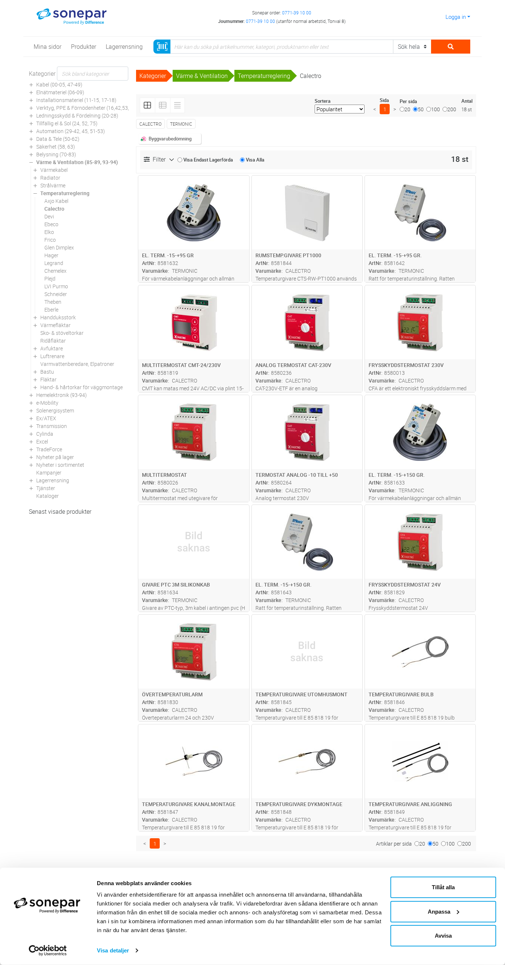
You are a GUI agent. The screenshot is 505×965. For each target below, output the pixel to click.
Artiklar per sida (394, 843)
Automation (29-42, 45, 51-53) (70, 131)
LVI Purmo (56, 286)
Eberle (51, 309)
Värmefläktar (55, 325)
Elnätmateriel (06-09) (60, 92)
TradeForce (49, 449)
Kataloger (47, 495)
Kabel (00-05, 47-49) (59, 84)
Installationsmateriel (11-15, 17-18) (76, 99)
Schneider (55, 294)
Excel (42, 441)
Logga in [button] (455, 16)
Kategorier (42, 73)
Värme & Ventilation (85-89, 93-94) (77, 162)
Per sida (408, 101)
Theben (52, 301)
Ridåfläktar (53, 340)
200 (451, 109)
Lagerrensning (52, 480)
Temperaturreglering (64, 193)
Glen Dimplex (59, 247)
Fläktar (48, 379)
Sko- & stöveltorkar (62, 332)
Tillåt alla (443, 887)
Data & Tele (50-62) (57, 138)
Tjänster (45, 488)
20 (407, 109)
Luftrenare (52, 356)
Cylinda (44, 433)
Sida (384, 100)
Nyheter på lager (55, 457)
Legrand (53, 262)
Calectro (54, 208)
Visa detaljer (113, 950)
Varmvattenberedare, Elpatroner (77, 363)
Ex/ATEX (46, 418)
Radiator (50, 177)
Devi (49, 216)
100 (435, 109)
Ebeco (51, 224)
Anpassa (439, 911)
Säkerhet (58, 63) (55, 146)
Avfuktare (51, 348)
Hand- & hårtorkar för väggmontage (81, 387)
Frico (50, 239)
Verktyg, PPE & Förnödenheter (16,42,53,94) (86, 107)
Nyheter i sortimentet (60, 464)
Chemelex (55, 270)
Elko (49, 231)
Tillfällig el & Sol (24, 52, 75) (67, 123)
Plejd (49, 278)
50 (421, 109)
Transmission (51, 425)
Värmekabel (54, 169)
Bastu (47, 371)
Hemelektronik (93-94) (61, 394)
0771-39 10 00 (296, 13)
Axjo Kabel (56, 200)
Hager (51, 255)
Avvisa (443, 935)
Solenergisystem (55, 410)
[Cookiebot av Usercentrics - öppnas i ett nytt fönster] (48, 950)
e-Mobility (47, 402)
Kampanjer (48, 472)
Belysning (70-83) (56, 154)
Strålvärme (52, 185)
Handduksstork (58, 317)
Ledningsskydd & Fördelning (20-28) (77, 115)
